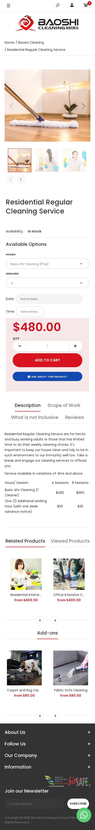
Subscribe (78, 803)
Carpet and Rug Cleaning (27, 690)
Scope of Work (64, 405)
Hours (10, 254)
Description (28, 405)
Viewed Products (70, 541)
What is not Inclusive (34, 417)
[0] (85, 6)
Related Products (25, 541)
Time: (10, 311)
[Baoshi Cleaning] (47, 24)
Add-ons (47, 633)
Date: (10, 298)
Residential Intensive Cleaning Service (40, 594)
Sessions (12, 273)
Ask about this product (49, 376)
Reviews (74, 417)
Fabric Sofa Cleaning (70, 690)
